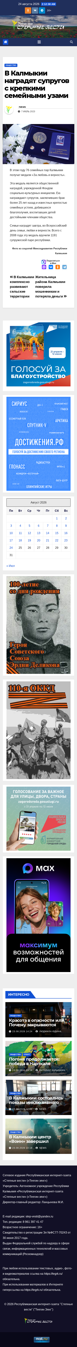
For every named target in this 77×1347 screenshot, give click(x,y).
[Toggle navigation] (39, 42)
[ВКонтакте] (51, 267)
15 (56, 533)
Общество (11, 65)
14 (47, 533)
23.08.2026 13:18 (22, 1070)
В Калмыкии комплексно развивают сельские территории (22, 286)
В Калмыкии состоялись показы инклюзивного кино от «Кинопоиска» (36, 1102)
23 (66, 540)
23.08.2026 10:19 (22, 1148)
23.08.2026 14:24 (22, 1031)
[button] (71, 41)
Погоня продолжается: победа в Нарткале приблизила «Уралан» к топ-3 (35, 1066)
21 (47, 540)
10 (11, 533)
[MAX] (44, 267)
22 (56, 540)
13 (38, 533)
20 (38, 540)
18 (20, 540)
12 (29, 533)
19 (29, 540)
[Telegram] (64, 267)
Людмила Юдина (50, 1031)
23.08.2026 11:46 (22, 1109)
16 (66, 533)
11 (20, 533)
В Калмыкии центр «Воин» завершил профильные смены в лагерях (33, 1143)
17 (11, 540)
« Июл (10, 565)
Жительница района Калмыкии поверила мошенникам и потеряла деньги (50, 286)
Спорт (27, 1054)
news (22, 106)
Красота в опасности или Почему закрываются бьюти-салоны (36, 1025)
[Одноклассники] (57, 267)
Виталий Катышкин (52, 1070)
